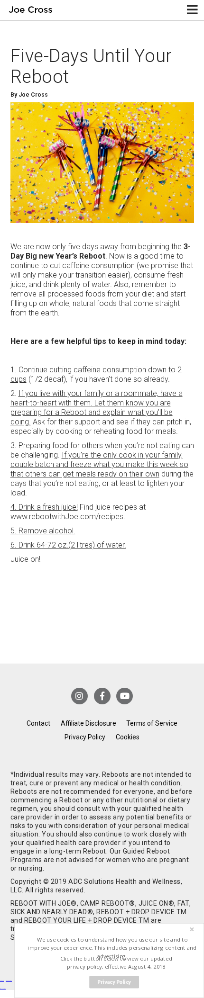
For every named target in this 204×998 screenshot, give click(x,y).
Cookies (127, 737)
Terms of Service (151, 723)
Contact (38, 723)
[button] (112, 948)
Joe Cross (30, 10)
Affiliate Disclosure (88, 723)
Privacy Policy (85, 737)
